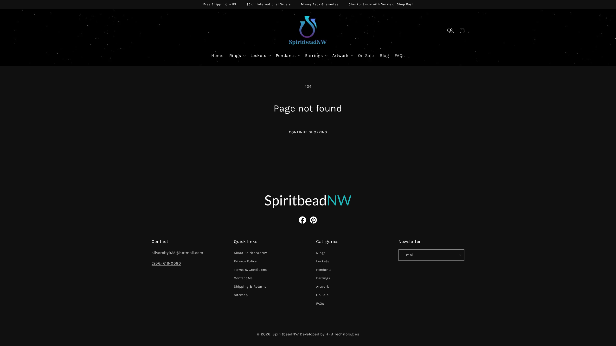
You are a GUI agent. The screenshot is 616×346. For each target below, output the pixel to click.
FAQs (320, 304)
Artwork (340, 55)
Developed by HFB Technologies (329, 334)
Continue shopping (308, 132)
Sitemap (241, 295)
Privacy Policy (245, 261)
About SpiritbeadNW (250, 253)
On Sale (322, 295)
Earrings (314, 55)
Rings (235, 55)
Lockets (258, 55)
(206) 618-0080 (166, 263)
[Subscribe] (459, 255)
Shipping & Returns (250, 286)
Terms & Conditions (250, 270)
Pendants (286, 55)
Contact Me (243, 278)
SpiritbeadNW (285, 334)
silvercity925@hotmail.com (177, 252)
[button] (449, 30)
